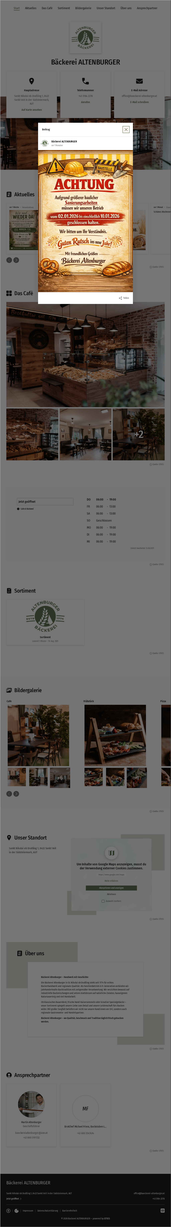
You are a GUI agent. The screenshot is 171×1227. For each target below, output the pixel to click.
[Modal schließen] (85, 613)
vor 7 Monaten (57, 145)
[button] (85, 221)
